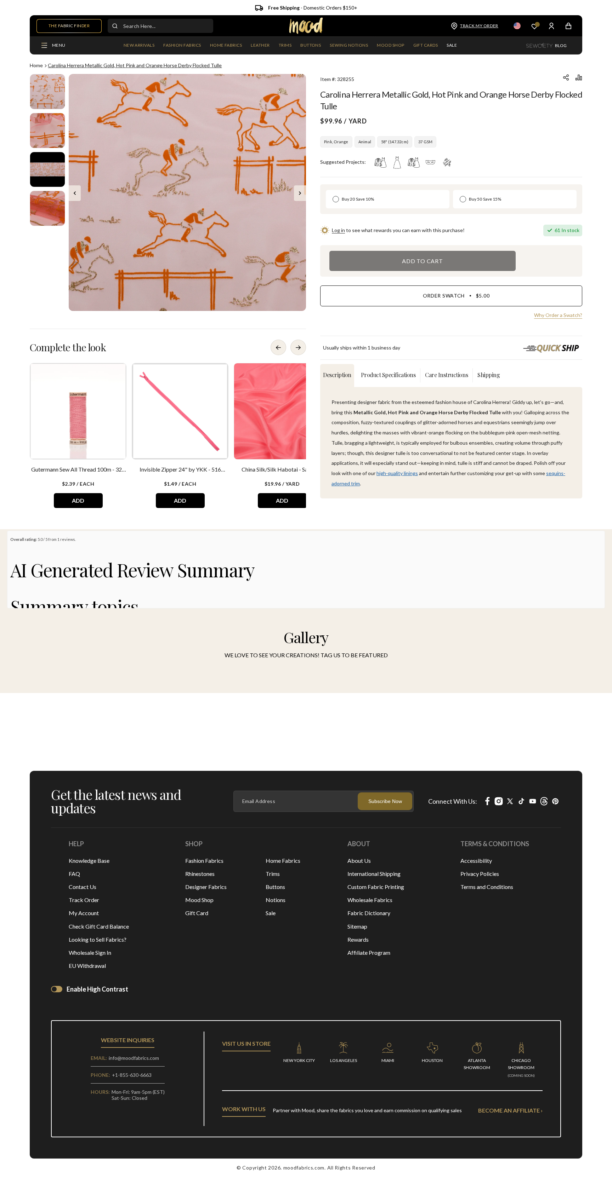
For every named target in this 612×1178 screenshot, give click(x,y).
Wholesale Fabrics (369, 899)
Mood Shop (199, 899)
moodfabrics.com (304, 1168)
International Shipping (374, 873)
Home (36, 65)
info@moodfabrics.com (134, 1058)
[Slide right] (300, 193)
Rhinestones (200, 873)
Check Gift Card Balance (99, 926)
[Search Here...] (115, 26)
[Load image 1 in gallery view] (47, 91)
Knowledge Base (89, 860)
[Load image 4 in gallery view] (47, 208)
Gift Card (196, 913)
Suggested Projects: (343, 162)
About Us (359, 860)
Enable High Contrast (97, 989)
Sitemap (357, 926)
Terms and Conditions (486, 886)
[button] (182, 45)
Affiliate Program (368, 952)
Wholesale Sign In (90, 952)
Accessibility (476, 860)
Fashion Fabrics (204, 860)
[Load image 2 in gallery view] (47, 130)
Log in (338, 230)
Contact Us (82, 886)
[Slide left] (75, 193)
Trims (273, 873)
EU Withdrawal (87, 965)
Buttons (275, 886)
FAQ (74, 873)
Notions (275, 899)
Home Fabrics (283, 860)
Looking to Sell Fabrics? (97, 939)
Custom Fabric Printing (375, 886)
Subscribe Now (385, 801)
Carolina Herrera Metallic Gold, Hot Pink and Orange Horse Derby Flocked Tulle (135, 65)
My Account (84, 913)
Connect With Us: (452, 801)
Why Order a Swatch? (558, 315)
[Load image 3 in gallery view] (47, 169)
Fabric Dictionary (368, 913)
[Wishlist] (534, 26)
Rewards (358, 939)
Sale (271, 913)
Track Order (84, 899)
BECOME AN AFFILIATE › (510, 1110)
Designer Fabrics (206, 886)
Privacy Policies (479, 873)
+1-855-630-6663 (132, 1075)
